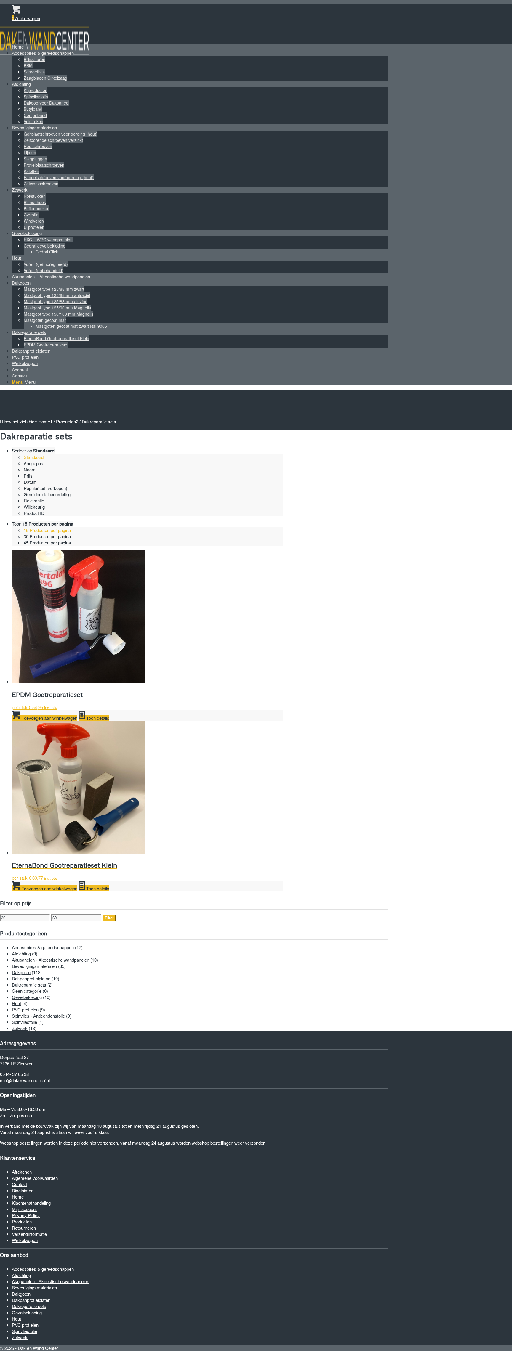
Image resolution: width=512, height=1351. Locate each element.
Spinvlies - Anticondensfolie (38, 1016)
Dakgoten (21, 972)
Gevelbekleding (27, 997)
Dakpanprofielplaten (31, 978)
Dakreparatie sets (29, 984)
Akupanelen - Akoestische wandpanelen (50, 960)
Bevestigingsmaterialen (34, 966)
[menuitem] (200, 47)
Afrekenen (22, 1172)
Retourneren (24, 1228)
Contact (19, 1184)
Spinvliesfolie (24, 1022)
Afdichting (21, 953)
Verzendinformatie (29, 1234)
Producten (22, 1221)
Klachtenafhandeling (31, 1203)
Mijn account (24, 1209)
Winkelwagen (25, 1240)
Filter (109, 918)
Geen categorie (26, 991)
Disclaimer (22, 1190)
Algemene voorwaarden (35, 1178)
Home (18, 1196)
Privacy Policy (26, 1215)
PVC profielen (25, 1009)
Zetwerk (20, 1028)
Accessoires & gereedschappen (43, 947)
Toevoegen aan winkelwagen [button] (48, 718)
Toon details (97, 718)
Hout (16, 1003)
